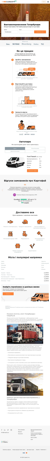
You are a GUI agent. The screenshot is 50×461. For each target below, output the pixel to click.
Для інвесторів (30, 449)
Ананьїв (43, 269)
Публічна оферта (7, 449)
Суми (42, 267)
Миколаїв (3, 265)
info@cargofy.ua (5, 432)
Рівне (2, 269)
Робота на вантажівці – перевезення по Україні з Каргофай (37, 434)
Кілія (42, 265)
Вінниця (3, 267)
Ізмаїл (2, 261)
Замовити (8, 293)
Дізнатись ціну (40, 31)
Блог (32, 439)
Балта (2, 263)
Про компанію (21, 429)
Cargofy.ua (7, 306)
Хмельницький (45, 263)
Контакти (20, 433)
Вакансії (20, 431)
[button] (2, 190)
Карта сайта (34, 437)
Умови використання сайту (18, 449)
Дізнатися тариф (32, 170)
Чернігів (43, 261)
